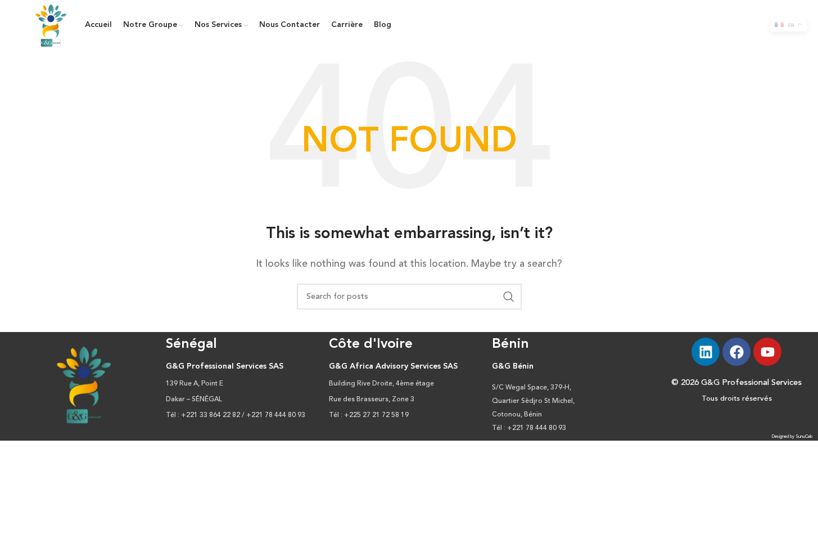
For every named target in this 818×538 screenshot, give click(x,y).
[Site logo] (51, 25)
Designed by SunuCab (792, 436)
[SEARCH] (509, 297)
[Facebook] (736, 352)
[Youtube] (767, 352)
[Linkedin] (706, 352)
